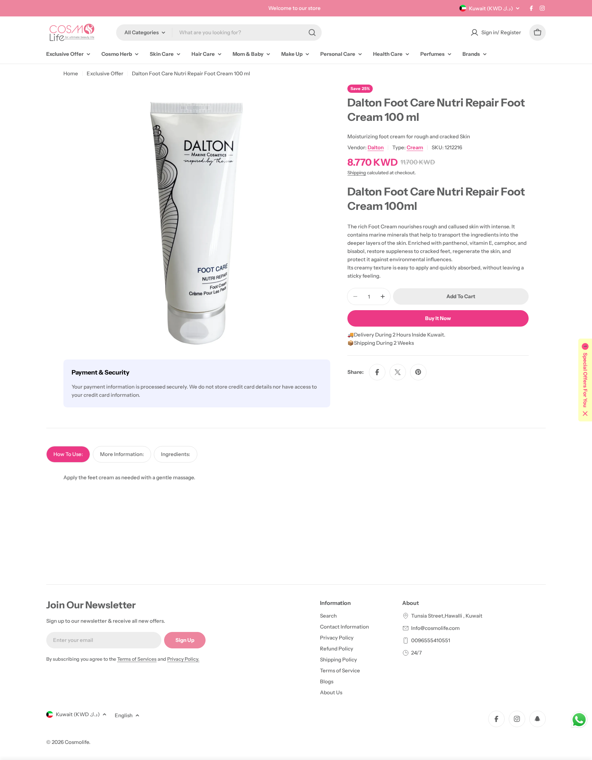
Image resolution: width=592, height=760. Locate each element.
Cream (415, 147)
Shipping (356, 172)
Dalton (376, 147)
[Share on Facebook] (377, 372)
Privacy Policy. (183, 659)
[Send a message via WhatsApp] (579, 719)
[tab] (68, 454)
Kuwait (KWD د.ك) (491, 8)
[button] (585, 380)
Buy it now (438, 318)
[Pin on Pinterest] (418, 372)
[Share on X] (398, 372)
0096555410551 (430, 640)
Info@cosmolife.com (435, 628)
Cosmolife (77, 742)
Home (70, 73)
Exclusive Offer (105, 73)
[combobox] (219, 32)
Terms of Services (137, 659)
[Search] (312, 32)
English (124, 715)
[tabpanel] (296, 477)
